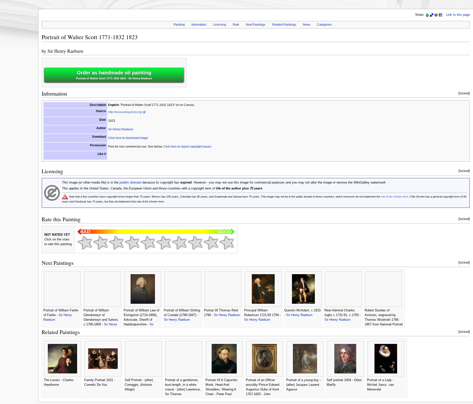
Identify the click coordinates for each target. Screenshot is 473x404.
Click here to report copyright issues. (187, 146)
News (306, 24)
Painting (179, 24)
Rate (236, 24)
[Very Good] (179, 243)
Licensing (219, 24)
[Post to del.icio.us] (431, 15)
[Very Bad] (85, 243)
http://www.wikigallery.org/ (125, 112)
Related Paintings (284, 24)
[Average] (148, 243)
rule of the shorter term (394, 196)
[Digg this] (436, 15)
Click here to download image (128, 138)
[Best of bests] (227, 243)
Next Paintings (255, 24)
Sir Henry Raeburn (65, 51)
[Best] (211, 243)
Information (198, 24)
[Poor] (116, 243)
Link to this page (458, 15)
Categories (324, 24)
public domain (130, 182)
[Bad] (100, 243)
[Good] (163, 243)
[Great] (195, 243)
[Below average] (132, 243)
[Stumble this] (427, 15)
